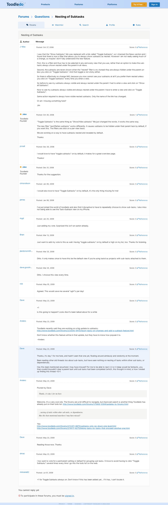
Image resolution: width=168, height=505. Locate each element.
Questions (42, 16)
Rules (138, 25)
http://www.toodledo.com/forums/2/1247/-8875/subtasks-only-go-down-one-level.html (76, 426)
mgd (22, 218)
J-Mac (23, 47)
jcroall (22, 146)
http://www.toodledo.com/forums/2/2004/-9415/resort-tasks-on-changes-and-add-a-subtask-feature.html (85, 330)
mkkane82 (24, 472)
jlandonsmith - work (29, 251)
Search (86, 25)
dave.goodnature (27, 267)
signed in (69, 495)
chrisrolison (25, 183)
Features (79, 4)
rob (21, 284)
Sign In (154, 4)
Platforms (112, 4)
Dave (22, 300)
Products (45, 4)
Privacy (62, 504)
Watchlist (59, 25)
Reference (143, 47)
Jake (24, 114)
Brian (22, 235)
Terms (69, 504)
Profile (112, 25)
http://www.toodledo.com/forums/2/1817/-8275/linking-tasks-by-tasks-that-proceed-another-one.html (83, 428)
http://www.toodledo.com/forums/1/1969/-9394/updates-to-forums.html (95, 404)
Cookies (78, 504)
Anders (23, 321)
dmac (22, 453)
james (22, 200)
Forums (23, 16)
